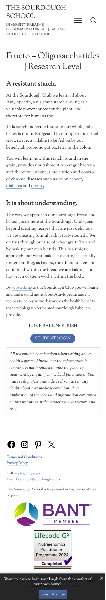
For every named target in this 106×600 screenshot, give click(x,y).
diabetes (14, 186)
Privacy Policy (17, 463)
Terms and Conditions (24, 457)
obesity (37, 186)
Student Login (53, 338)
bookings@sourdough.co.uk (38, 479)
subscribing (22, 288)
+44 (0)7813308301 (27, 473)
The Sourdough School (36, 12)
